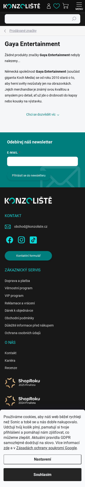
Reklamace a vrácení (20, 303)
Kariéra (10, 360)
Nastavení (42, 459)
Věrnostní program (18, 288)
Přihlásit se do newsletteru (29, 175)
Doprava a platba (17, 281)
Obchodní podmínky (19, 318)
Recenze (11, 368)
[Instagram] (21, 239)
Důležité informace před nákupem (29, 325)
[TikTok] (32, 239)
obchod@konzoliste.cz (30, 226)
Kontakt (11, 353)
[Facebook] (9, 239)
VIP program (14, 296)
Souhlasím (42, 474)
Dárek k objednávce (19, 310)
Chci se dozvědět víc (40, 114)
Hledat (74, 19)
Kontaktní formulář (28, 255)
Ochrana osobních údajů (23, 333)
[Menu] (79, 6)
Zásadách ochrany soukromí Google (46, 448)
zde (6, 448)
